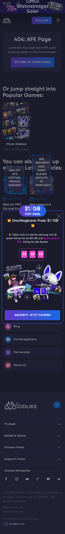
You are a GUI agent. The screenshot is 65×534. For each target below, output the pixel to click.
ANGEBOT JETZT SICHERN (32, 315)
